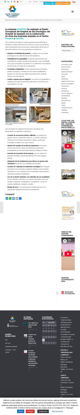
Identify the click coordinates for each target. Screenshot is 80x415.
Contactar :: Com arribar (59, 1)
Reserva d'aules (50, 3)
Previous (56, 293)
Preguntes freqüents (45, 1)
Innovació (64, 74)
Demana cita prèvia (63, 3)
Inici (30, 1)
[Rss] (20, 1)
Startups (64, 98)
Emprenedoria (66, 67)
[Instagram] (14, 1)
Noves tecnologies (67, 83)
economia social (66, 64)
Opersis (19, 39)
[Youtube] (17, 1)
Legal (63, 76)
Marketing (64, 79)
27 (43, 328)
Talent (63, 105)
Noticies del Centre (67, 81)
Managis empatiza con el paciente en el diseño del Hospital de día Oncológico (33, 20)
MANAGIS (22, 30)
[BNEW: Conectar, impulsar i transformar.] (78, 207)
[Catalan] (69, 1)
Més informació (57, 411)
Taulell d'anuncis (66, 108)
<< (43, 322)
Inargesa (9, 39)
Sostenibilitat (65, 96)
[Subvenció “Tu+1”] (1, 207)
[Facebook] (11, 1)
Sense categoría (66, 93)
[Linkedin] (8, 1)
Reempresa (65, 91)
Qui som (35, 1)
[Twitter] (5, 1)
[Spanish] (73, 1)
